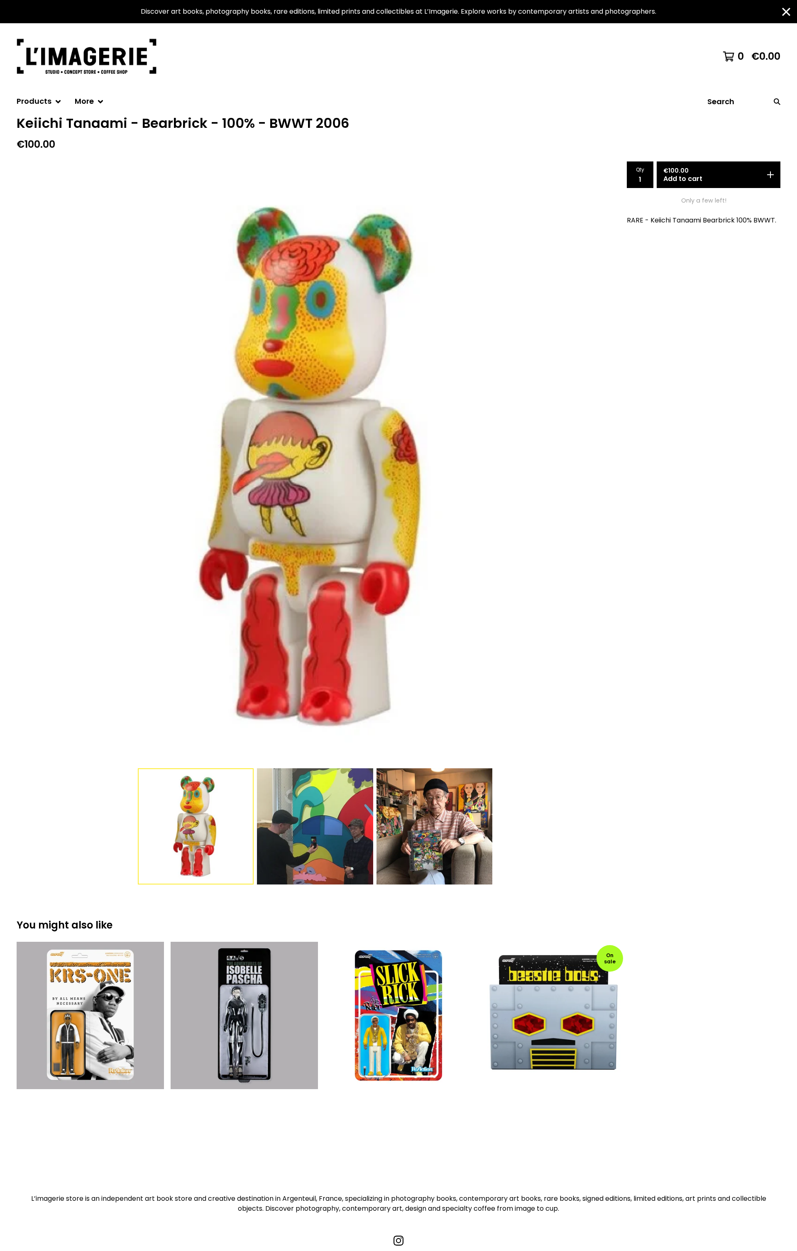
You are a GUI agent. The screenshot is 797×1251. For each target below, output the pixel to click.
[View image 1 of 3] (196, 826)
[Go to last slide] (28, 466)
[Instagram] (398, 1240)
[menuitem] (39, 101)
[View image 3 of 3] (434, 826)
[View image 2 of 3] (315, 826)
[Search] (777, 101)
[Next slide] (602, 466)
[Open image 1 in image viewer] (315, 466)
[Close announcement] (786, 11)
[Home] (90, 56)
